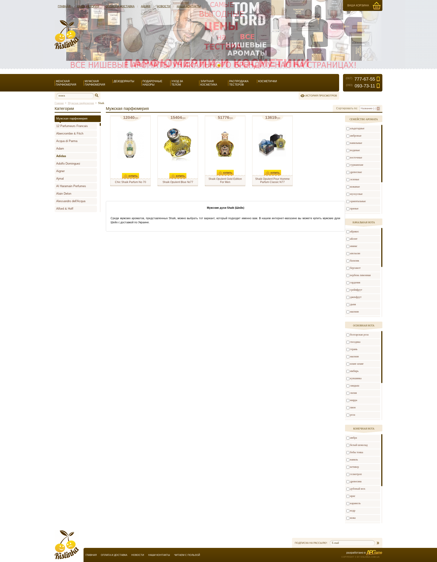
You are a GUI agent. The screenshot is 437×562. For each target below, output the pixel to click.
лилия (353, 393)
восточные (356, 157)
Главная (64, 6)
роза (352, 414)
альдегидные (357, 128)
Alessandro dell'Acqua (70, 201)
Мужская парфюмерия (95, 83)
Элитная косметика (208, 83)
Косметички (267, 81)
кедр (352, 510)
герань (353, 349)
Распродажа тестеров (239, 83)
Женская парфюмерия (66, 83)
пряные (354, 208)
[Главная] (67, 48)
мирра (353, 400)
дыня (353, 304)
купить (133, 176)
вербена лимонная (360, 275)
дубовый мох (357, 488)
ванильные (356, 143)
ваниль (354, 459)
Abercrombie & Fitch (69, 133)
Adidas (61, 156)
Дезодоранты (124, 81)
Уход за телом (177, 83)
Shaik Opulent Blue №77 (178, 182)
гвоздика (355, 342)
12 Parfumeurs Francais (72, 126)
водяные (355, 150)
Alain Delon (63, 193)
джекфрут (355, 297)
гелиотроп (356, 474)
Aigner (60, 171)
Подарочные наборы (152, 83)
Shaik (101, 103)
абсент (353, 238)
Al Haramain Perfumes (71, 186)
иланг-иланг (357, 363)
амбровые (355, 135)
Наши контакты (189, 6)
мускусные (356, 194)
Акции (145, 6)
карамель (355, 503)
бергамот (355, 268)
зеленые (354, 179)
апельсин (355, 253)
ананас (353, 246)
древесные (356, 172)
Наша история (88, 6)
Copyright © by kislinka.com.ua (360, 557)
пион (353, 407)
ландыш (354, 385)
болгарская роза (359, 334)
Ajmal (60, 178)
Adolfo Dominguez (68, 163)
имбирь (354, 371)
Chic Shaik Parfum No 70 (130, 182)
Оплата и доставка (120, 6)
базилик (354, 260)
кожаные (355, 186)
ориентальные (358, 201)
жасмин (354, 311)
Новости (163, 6)
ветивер (354, 466)
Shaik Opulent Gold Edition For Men (225, 180)
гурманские (356, 164)
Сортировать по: (347, 108)
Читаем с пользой (187, 555)
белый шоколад (359, 445)
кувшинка (355, 378)
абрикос (354, 231)
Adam (60, 148)
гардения (355, 282)
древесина (355, 481)
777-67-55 (360, 78)
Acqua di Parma (66, 141)
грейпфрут (356, 289)
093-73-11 (360, 85)
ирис (352, 496)
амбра (353, 437)
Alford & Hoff (64, 208)
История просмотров (321, 95)
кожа (353, 517)
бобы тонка (356, 452)
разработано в (356, 552)
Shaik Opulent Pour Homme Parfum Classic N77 (272, 180)
